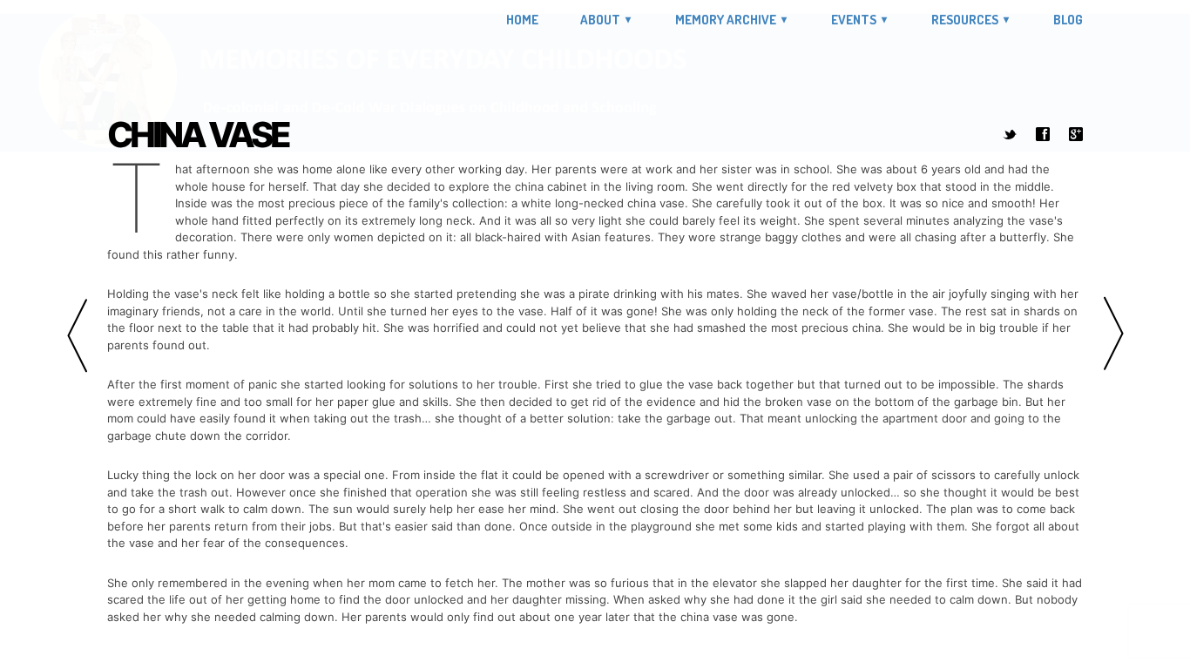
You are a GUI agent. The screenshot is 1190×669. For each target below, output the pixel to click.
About (600, 19)
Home (522, 20)
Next (1113, 335)
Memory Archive (725, 19)
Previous (77, 335)
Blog (1068, 20)
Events (853, 19)
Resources (964, 19)
